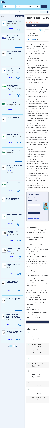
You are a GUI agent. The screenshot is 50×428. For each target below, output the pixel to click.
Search (43, 6)
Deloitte (9, 55)
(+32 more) (9, 170)
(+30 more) (9, 285)
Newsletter (36, 2)
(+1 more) (9, 137)
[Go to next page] (16, 346)
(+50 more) (9, 235)
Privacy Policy (36, 218)
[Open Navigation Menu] (48, 2)
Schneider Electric (11, 88)
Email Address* (32, 203)
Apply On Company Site (19, 29)
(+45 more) (9, 56)
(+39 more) (20, 302)
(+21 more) (9, 122)
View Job (11, 28)
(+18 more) (9, 268)
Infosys (9, 23)
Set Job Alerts (19, 16)
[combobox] (10, 6)
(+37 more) (18, 319)
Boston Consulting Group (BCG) (14, 104)
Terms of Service (30, 218)
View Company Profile (32, 39)
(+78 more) (18, 72)
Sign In (43, 2)
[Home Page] (4, 2)
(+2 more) (9, 89)
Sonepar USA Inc (11, 39)
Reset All (27, 11)
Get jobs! (34, 213)
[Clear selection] (14, 7)
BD (8, 72)
